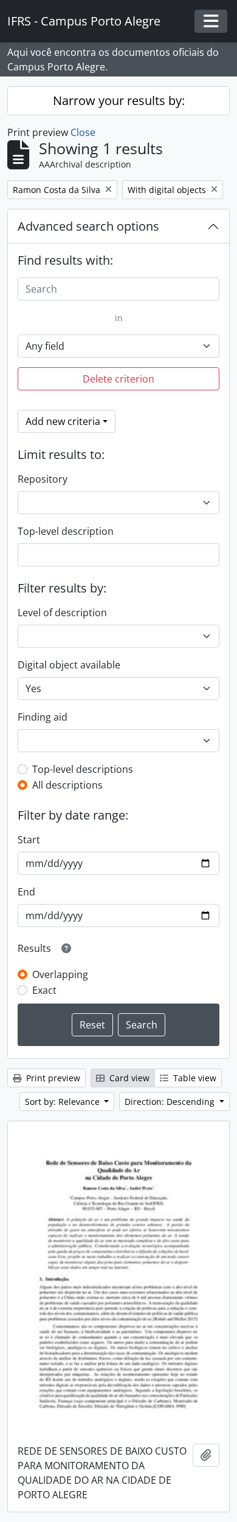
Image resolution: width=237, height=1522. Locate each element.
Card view (128, 1078)
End (26, 892)
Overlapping (60, 974)
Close (82, 132)
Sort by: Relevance (63, 1101)
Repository (42, 479)
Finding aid (42, 717)
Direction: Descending (171, 1101)
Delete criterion (118, 379)
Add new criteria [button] (63, 421)
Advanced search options (88, 226)
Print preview (52, 1078)
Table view (193, 1078)
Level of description (62, 612)
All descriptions (67, 785)
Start (29, 839)
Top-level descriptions (82, 769)
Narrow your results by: (119, 100)
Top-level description (66, 531)
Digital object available (69, 664)
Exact (44, 990)
